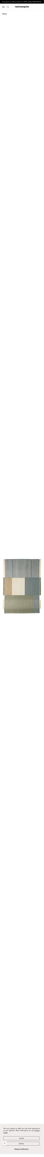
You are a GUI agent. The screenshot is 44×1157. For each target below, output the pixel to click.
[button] (4, 7)
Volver (4, 14)
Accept (21, 1138)
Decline (21, 1143)
